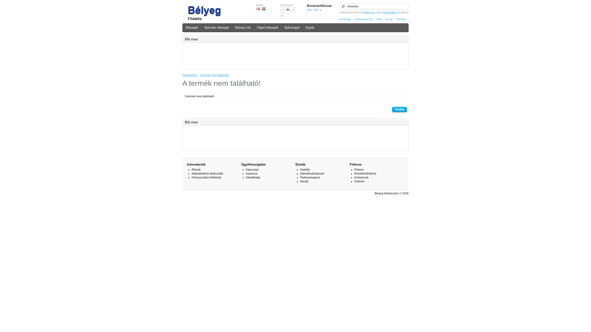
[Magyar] (263, 9)
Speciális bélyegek (216, 27)
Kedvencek (361, 177)
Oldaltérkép (253, 177)
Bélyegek (192, 27)
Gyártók (305, 169)
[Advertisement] (295, 55)
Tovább (399, 109)
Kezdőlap (345, 19)
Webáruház (189, 75)
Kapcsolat (252, 169)
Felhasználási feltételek (206, 177)
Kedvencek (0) (364, 19)
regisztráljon (390, 12)
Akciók (304, 181)
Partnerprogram (310, 177)
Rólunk (196, 169)
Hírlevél (359, 181)
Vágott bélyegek (267, 27)
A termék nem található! (214, 75)
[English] (258, 9)
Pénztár (401, 19)
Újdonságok (292, 27)
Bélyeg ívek (243, 27)
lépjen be (369, 12)
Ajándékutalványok (312, 173)
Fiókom (359, 169)
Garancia (251, 173)
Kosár (389, 19)
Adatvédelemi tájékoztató (207, 173)
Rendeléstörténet (365, 173)
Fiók (379, 19)
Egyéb (310, 27)
